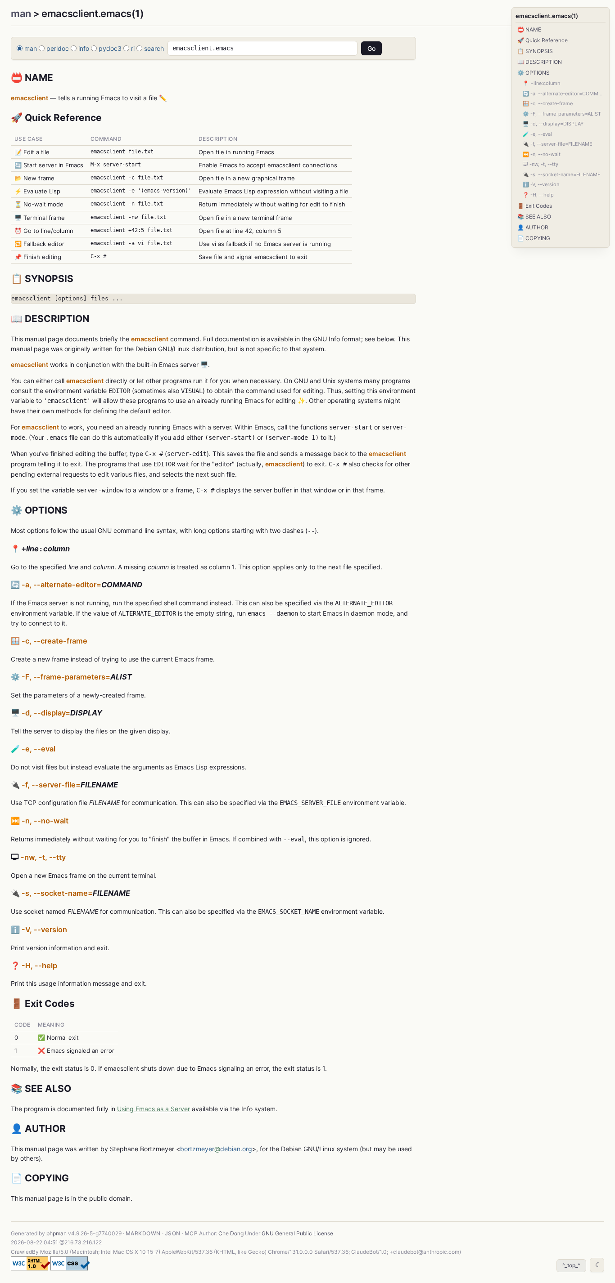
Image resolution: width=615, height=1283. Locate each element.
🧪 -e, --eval (537, 134)
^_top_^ (571, 1265)
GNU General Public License (297, 1233)
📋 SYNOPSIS (535, 51)
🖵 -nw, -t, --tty (540, 164)
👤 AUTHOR (532, 227)
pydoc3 (110, 48)
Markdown (143, 1233)
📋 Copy (399, 300)
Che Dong (231, 1233)
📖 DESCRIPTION (539, 61)
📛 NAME (529, 29)
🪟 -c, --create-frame (548, 103)
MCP (191, 1233)
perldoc (57, 48)
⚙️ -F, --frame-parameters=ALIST (562, 114)
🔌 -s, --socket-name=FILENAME (562, 174)
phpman (56, 1233)
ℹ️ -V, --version (541, 184)
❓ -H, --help (538, 195)
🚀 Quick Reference (542, 40)
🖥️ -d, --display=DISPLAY (553, 124)
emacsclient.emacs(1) (547, 15)
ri (133, 48)
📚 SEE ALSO (534, 216)
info (83, 48)
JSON (173, 1233)
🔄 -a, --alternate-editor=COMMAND (564, 93)
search (154, 48)
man (21, 13)
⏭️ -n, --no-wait (542, 154)
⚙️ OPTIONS (533, 72)
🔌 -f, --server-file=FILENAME (557, 144)
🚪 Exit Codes (534, 205)
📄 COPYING (533, 238)
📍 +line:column (541, 83)
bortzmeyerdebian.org (216, 1149)
